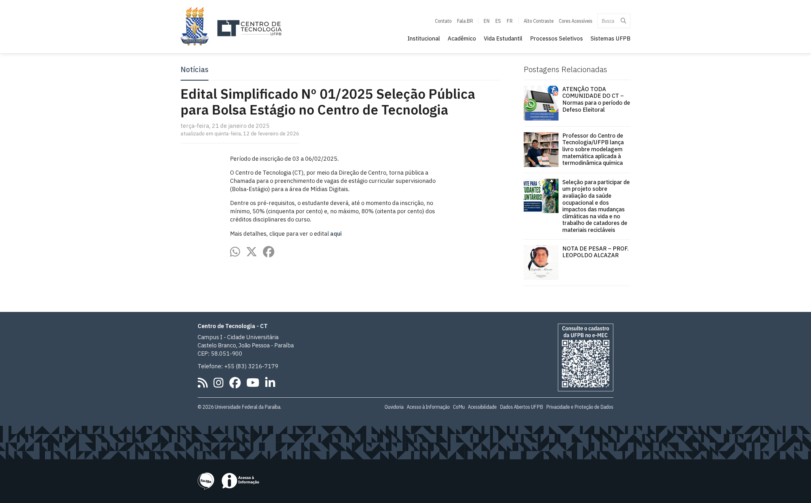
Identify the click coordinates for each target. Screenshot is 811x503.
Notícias (194, 69)
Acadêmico (462, 38)
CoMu (459, 407)
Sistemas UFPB (610, 38)
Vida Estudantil (503, 38)
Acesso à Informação (428, 407)
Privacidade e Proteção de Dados (579, 407)
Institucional (423, 38)
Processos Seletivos (556, 38)
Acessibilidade (482, 407)
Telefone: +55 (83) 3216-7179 (238, 366)
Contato (443, 21)
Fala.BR (465, 21)
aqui (336, 233)
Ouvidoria (394, 407)
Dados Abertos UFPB (521, 407)
